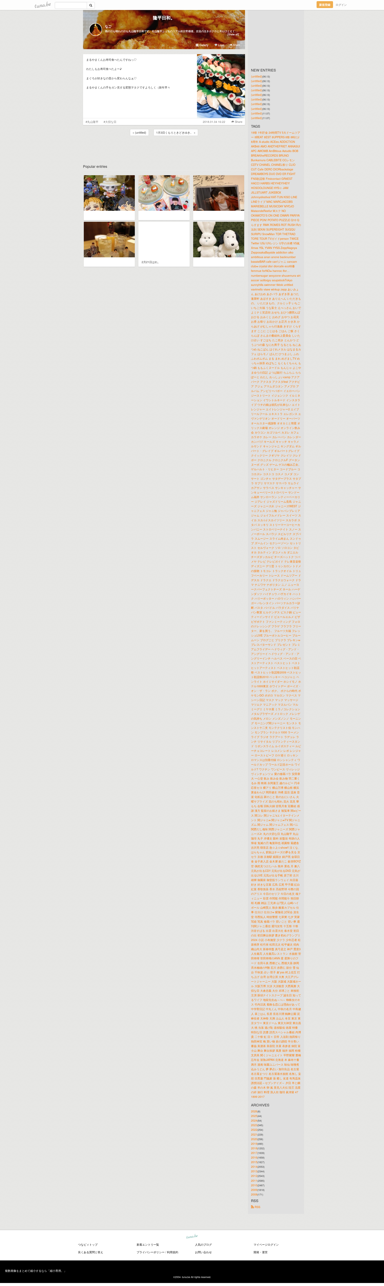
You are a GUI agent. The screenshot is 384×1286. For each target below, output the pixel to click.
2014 (254, 1167)
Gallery (203, 45)
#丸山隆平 (92, 122)
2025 (254, 1116)
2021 (254, 1134)
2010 (254, 1185)
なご (108, 26)
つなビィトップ (88, 1244)
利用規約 (172, 1252)
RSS (257, 1207)
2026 (254, 1111)
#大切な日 (110, 122)
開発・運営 (261, 1252)
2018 (254, 1148)
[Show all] (233, 34)
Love (220, 45)
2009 (254, 1190)
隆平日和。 (164, 17)
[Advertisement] (164, 147)
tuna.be (192, 1236)
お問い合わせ (203, 1252)
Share (236, 45)
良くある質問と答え (90, 1252)
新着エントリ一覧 (148, 1244)
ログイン (341, 5)
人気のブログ (203, 1244)
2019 (254, 1144)
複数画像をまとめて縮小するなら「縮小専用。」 (36, 1271)
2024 (254, 1120)
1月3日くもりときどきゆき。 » (175, 132)
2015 (254, 1162)
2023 (254, 1125)
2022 (254, 1130)
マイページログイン (266, 1244)
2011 (254, 1181)
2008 (254, 1194)
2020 (254, 1139)
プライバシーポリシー (151, 1252)
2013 (254, 1171)
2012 (254, 1176)
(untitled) (256, 76)
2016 (254, 1157)
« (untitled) (139, 132)
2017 (254, 1153)
